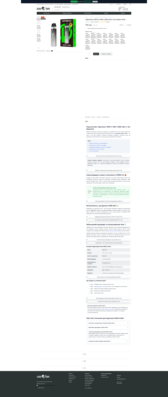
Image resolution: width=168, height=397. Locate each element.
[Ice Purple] (100, 35)
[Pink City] (88, 47)
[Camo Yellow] (88, 41)
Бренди (106, 13)
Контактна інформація (59, 4)
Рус (112, 4)
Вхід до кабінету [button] (88, 375)
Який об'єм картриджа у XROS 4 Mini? (98, 327)
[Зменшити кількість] (86, 54)
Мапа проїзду (119, 383)
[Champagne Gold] (123, 35)
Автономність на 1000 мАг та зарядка (97, 145)
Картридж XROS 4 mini (99, 286)
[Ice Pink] (105, 35)
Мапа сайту (87, 385)
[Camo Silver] (94, 41)
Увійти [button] (89, 28)
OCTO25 (95, 1)
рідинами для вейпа (112, 230)
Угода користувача (67, 4)
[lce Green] (111, 35)
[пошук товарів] (113, 10)
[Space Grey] (94, 35)
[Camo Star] (105, 41)
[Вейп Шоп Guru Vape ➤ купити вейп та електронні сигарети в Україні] (43, 376)
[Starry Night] (111, 41)
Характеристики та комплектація (96, 149)
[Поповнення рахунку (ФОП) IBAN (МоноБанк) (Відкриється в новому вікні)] (46, 385)
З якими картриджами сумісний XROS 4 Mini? (101, 331)
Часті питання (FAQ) (93, 151)
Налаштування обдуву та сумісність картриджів (100, 147)
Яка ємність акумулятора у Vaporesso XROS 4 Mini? (102, 323)
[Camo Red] (100, 41)
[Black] (88, 35)
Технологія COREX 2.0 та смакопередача (98, 143)
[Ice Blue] (117, 35)
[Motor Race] (123, 41)
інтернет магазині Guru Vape (107, 309)
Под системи (46, 13)
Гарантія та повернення (49, 4)
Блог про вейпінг (75, 4)
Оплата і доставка (40, 4)
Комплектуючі (87, 13)
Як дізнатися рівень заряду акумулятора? (99, 341)
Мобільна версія (41, 387)
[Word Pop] (117, 41)
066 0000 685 (57, 7)
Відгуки (123, 13)
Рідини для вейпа (67, 13)
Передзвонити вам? (66, 7)
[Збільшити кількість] (90, 54)
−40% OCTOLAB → (87, 1)
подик (113, 133)
